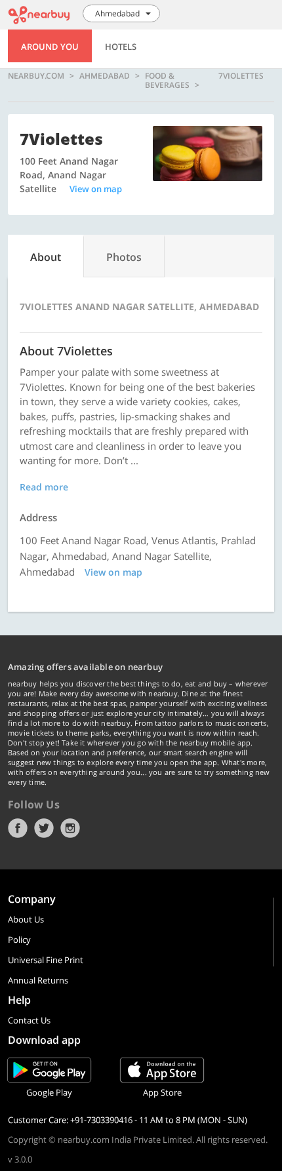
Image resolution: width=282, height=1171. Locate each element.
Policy (19, 939)
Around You (50, 46)
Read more (44, 487)
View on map (96, 189)
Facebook (18, 828)
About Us (26, 919)
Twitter (44, 828)
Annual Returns (38, 980)
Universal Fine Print (45, 960)
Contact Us (29, 1020)
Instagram (70, 828)
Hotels (120, 46)
